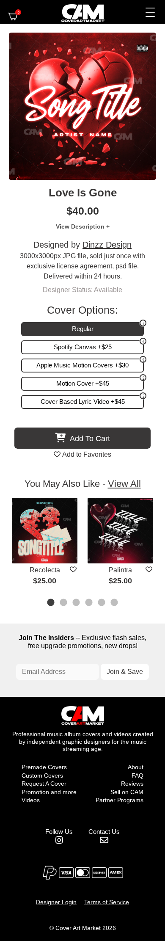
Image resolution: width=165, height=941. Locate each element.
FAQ (137, 775)
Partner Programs (119, 800)
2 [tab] (64, 603)
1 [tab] (51, 603)
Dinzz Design (107, 244)
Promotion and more (49, 792)
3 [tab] (76, 603)
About (135, 767)
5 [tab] (102, 603)
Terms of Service (106, 902)
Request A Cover (44, 783)
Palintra (120, 570)
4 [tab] (89, 603)
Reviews (132, 783)
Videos (31, 800)
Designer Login (56, 902)
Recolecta (45, 570)
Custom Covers (42, 775)
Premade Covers (44, 767)
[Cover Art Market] (76, 12)
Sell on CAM (126, 792)
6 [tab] (114, 603)
